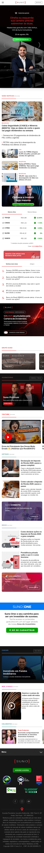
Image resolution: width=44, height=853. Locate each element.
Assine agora (22, 770)
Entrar (38, 2)
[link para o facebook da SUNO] (15, 801)
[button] (40, 46)
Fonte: (35, 246)
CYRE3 (7, 228)
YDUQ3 (7, 218)
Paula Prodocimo (23, 730)
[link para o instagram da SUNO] (22, 801)
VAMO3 (7, 238)
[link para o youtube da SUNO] (29, 801)
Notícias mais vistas (12, 264)
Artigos (32, 264)
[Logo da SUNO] (20, 2)
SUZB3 (7, 233)
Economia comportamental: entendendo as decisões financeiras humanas (28, 734)
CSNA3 (7, 223)
